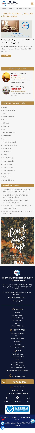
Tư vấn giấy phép (17, 354)
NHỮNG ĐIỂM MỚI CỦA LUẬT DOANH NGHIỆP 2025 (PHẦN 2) (15, 196)
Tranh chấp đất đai (9, 170)
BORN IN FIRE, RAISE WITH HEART (12, 3)
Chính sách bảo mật (18, 326)
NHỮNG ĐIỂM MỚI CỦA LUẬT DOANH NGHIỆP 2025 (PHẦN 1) (15, 202)
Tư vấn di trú (17, 359)
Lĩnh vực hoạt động (17, 315)
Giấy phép (6, 123)
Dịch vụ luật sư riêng (17, 338)
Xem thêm (6, 56)
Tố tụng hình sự (8, 167)
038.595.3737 (19, 381)
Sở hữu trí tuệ (7, 148)
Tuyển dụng (6, 177)
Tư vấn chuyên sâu (17, 362)
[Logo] (17, 273)
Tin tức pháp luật (8, 158)
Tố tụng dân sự (7, 164)
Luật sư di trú (7, 136)
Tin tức (5, 155)
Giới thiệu (17, 312)
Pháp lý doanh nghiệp (10, 142)
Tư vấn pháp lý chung (17, 365)
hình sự (5, 129)
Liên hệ (17, 323)
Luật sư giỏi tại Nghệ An (17, 347)
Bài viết (5, 107)
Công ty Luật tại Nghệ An (17, 367)
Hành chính (6, 126)
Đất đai (5, 120)
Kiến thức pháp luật (17, 318)
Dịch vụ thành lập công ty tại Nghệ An (17, 370)
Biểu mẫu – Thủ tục (9, 110)
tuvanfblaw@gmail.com (18, 78)
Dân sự (5, 113)
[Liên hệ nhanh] (2, 418)
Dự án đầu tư (17, 341)
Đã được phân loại (8, 117)
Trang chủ (6, 417)
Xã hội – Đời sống (8, 180)
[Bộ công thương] (17, 409)
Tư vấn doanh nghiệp (17, 357)
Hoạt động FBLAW (9, 132)
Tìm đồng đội (7, 151)
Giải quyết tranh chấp (17, 333)
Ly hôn (5, 139)
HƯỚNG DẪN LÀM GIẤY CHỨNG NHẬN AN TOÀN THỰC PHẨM (17, 207)
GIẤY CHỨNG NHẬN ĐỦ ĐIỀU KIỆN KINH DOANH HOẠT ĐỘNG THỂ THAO (16, 191)
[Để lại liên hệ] (32, 421)
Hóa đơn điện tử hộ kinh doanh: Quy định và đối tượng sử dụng (18, 212)
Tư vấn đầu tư (7, 174)
